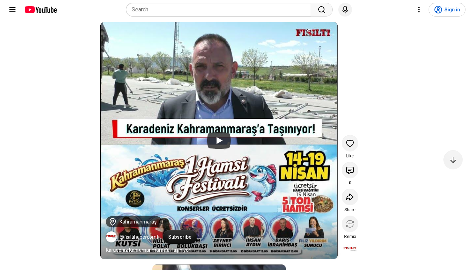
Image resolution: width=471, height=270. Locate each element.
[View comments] (350, 170)
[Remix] (350, 224)
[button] (111, 236)
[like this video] (350, 143)
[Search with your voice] (345, 10)
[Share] (350, 197)
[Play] (219, 140)
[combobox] (220, 10)
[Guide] (12, 10)
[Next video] (453, 159)
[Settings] (419, 10)
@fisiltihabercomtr (140, 237)
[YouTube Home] (40, 9)
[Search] (322, 10)
